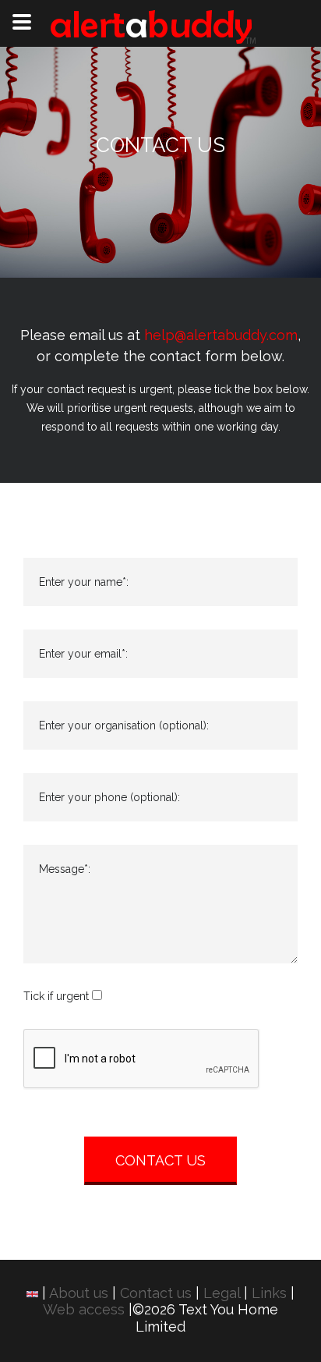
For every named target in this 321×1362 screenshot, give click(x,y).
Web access (84, 1309)
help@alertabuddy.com (221, 335)
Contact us (156, 1293)
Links (269, 1293)
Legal (221, 1293)
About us (78, 1293)
